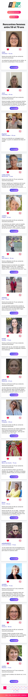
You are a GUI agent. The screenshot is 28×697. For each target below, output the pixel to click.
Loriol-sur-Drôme (6, 544)
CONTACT (24, 695)
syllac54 (4, 379)
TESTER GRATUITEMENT (14, 12)
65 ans (13, 135)
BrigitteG (4, 134)
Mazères (4, 667)
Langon (4, 217)
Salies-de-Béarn (6, 135)
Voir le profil (14, 67)
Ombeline (4, 297)
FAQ (6, 695)
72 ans (7, 299)
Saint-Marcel (5, 258)
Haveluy (4, 340)
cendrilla (4, 584)
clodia (3, 52)
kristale (4, 338)
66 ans (9, 626)
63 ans (10, 94)
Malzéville (4, 381)
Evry (3, 299)
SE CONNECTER (14, 16)
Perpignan (4, 422)
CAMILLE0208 (6, 175)
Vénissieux (4, 53)
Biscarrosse (5, 176)
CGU (10, 695)
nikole (3, 625)
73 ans (11, 585)
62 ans (10, 53)
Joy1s (3, 93)
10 (17, 690)
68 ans (10, 422)
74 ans (14, 544)
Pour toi (4, 420)
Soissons (4, 626)
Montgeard (5, 585)
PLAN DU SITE (16, 695)
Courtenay (5, 94)
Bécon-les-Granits (7, 463)
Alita (3, 257)
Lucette (4, 461)
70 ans (11, 176)
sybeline (4, 216)
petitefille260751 (6, 543)
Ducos (3, 502)
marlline (4, 666)
